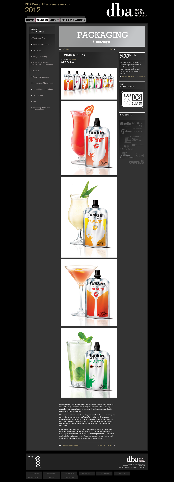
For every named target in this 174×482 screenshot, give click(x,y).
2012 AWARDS (69, 473)
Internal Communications (42, 89)
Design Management (40, 77)
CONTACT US (69, 477)
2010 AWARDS (34, 473)
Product (35, 71)
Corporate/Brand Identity (42, 44)
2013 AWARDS (86, 473)
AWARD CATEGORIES (37, 30)
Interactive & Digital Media (42, 83)
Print (34, 101)
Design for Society (39, 56)
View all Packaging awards (71, 445)
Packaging (36, 50)
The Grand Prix (38, 38)
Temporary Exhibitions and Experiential (40, 109)
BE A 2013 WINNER (73, 20)
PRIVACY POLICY (34, 477)
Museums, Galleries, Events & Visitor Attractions (42, 64)
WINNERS (42, 20)
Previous (65, 49)
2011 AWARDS (51, 473)
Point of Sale (37, 95)
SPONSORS (126, 115)
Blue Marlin (72, 60)
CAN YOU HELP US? (104, 473)
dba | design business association (127, 10)
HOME (30, 20)
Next (111, 49)
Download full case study (104, 445)
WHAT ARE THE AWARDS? (128, 56)
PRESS (51, 477)
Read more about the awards (133, 76)
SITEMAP (122, 473)
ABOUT (54, 20)
